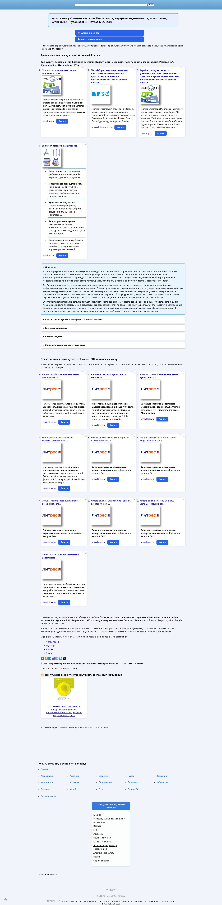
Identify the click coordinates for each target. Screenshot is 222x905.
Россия (44, 769)
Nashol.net (53, 901)
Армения (74, 776)
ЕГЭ (95, 829)
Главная (97, 814)
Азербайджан (47, 776)
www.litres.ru (49, 422)
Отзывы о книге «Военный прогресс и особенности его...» (61, 502)
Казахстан (162, 776)
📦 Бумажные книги (88, 32)
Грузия (131, 776)
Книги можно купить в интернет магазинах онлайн (73, 319)
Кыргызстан (47, 782)
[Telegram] (56, 658)
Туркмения (133, 782)
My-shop (50, 645)
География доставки (56, 328)
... (85, 69)
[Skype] (60, 658)
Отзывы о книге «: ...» (159, 376)
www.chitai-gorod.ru (102, 127)
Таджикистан (105, 782)
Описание (50, 267)
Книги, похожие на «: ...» (57, 439)
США (101, 789)
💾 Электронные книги (90, 39)
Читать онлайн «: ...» (60, 376)
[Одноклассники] (46, 658)
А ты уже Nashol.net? (103, 852)
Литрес (49, 649)
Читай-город (52, 641)
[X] (64, 658)
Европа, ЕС (133, 789)
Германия (45, 789)
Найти (96, 856)
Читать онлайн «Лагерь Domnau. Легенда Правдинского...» (157, 502)
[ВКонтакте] (42, 658)
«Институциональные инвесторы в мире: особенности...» (157, 439)
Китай (73, 789)
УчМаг (49, 653)
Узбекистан (162, 782)
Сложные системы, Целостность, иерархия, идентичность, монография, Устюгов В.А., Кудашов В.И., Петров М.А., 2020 (64, 711)
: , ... (108, 376)
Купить (62, 121)
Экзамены (98, 833)
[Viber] (53, 658)
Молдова (74, 782)
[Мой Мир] (49, 658)
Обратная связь (101, 860)
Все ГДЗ (97, 825)
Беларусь (103, 776)
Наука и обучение (102, 837)
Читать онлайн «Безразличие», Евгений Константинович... (111, 502)
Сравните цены (53, 336)
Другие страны (48, 796)
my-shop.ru (48, 121)
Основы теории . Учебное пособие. (59, 72)
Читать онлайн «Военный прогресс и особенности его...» (110, 439)
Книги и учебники (102, 841)
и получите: (65, 345)
